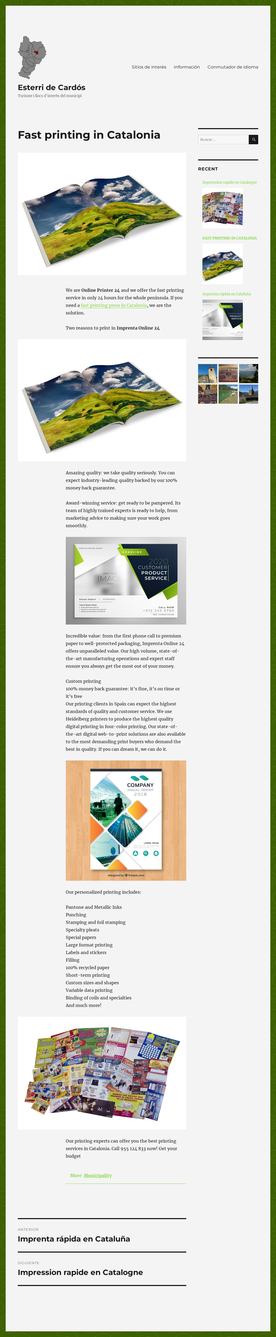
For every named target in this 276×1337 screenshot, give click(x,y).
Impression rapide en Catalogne (229, 182)
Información (187, 67)
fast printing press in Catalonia (114, 305)
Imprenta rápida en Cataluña (226, 294)
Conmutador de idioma (233, 67)
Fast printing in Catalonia (229, 238)
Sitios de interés (149, 67)
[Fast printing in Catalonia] (222, 264)
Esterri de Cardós (51, 87)
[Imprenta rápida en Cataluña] (222, 320)
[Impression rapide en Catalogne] (222, 208)
